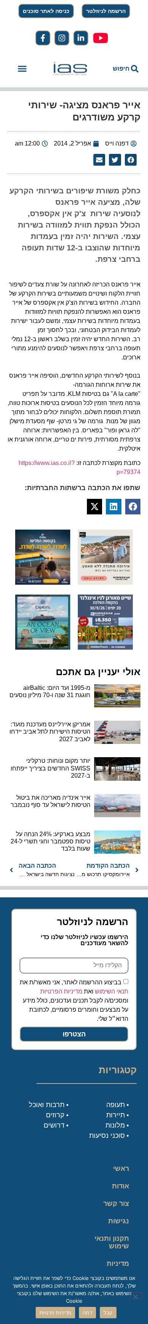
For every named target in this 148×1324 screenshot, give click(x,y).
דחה (87, 1313)
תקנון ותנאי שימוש (111, 1242)
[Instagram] (61, 38)
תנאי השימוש (111, 991)
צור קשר (116, 1203)
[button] (22, 69)
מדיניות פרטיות (118, 1267)
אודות (120, 1186)
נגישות (118, 1221)
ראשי (121, 1168)
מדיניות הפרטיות (61, 991)
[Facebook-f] (42, 38)
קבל (108, 1313)
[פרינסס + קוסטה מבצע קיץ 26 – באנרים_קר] (42, 582)
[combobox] (120, 68)
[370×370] (105, 582)
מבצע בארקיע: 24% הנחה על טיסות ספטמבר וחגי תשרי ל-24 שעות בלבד (50, 841)
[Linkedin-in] (80, 38)
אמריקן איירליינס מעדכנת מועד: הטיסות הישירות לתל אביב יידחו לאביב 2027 (49, 731)
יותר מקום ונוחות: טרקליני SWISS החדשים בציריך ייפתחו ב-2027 (50, 768)
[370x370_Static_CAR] (42, 647)
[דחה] (135, 1295)
